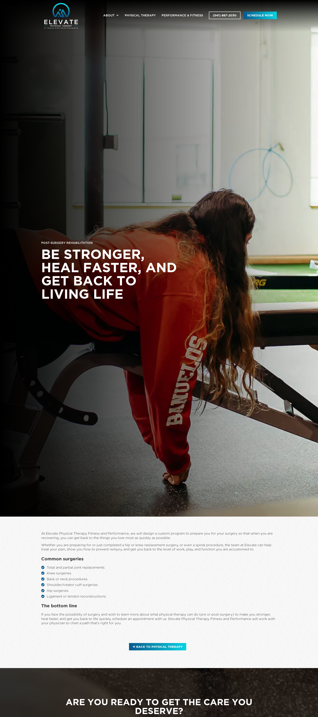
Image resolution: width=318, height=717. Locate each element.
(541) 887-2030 (224, 15)
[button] (111, 15)
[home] (61, 15)
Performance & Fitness (182, 15)
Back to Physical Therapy (158, 646)
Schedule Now (260, 15)
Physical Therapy (140, 15)
